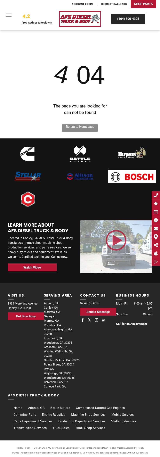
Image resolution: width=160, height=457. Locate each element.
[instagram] (96, 321)
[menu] (9, 15)
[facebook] (82, 321)
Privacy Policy (23, 447)
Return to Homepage (80, 127)
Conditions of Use (75, 447)
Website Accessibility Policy (130, 447)
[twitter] (89, 321)
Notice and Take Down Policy (100, 447)
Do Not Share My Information (49, 447)
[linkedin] (103, 321)
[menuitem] (82, 4)
